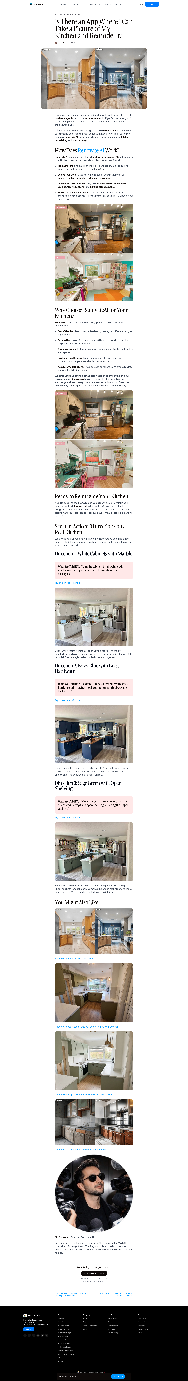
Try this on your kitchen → (69, 582)
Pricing (84, 4)
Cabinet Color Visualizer (66, 1354)
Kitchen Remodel (66, 14)
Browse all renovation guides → (95, 1281)
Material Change (113, 1333)
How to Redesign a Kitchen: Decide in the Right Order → (85, 1094)
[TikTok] (42, 1335)
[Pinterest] (33, 1335)
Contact (85, 1329)
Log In (141, 4)
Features (64, 4)
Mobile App (75, 4)
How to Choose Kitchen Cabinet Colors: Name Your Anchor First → (90, 1026)
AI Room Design (63, 1336)
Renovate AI (91, 150)
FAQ (59, 1358)
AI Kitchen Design (64, 1329)
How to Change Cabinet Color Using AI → (77, 958)
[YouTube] (46, 1335)
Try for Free (151, 4)
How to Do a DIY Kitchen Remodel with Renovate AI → (84, 1149)
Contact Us (118, 4)
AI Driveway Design (64, 1347)
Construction (142, 1322)
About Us (108, 4)
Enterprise (93, 4)
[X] (25, 1335)
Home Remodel (113, 1325)
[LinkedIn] (38, 1335)
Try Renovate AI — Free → (94, 1273)
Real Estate (141, 1325)
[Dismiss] (128, 1376)
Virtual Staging (112, 1318)
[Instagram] (29, 1335)
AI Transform (112, 1329)
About (85, 1318)
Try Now (28, 1329)
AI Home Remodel (64, 1325)
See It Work (142, 1318)
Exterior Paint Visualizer (65, 1350)
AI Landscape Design (65, 1343)
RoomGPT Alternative (90, 1325)
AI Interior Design (63, 1340)
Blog (100, 4)
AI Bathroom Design (64, 1333)
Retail (140, 1333)
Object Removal (113, 1322)
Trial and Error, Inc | (30, 1324)
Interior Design (143, 1329)
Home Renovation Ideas (66, 1322)
